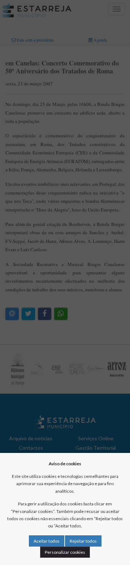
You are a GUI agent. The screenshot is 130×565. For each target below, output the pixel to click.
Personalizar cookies (65, 552)
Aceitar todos (47, 541)
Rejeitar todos (83, 541)
